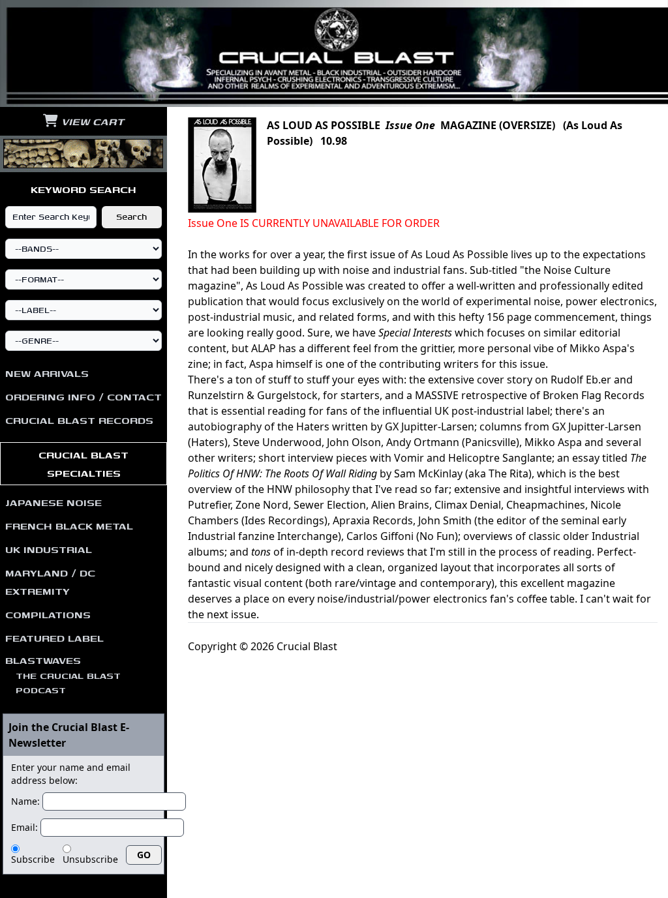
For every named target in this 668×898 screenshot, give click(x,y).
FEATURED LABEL (54, 638)
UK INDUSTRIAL (48, 549)
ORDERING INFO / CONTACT (83, 396)
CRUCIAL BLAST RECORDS (79, 420)
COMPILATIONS (48, 614)
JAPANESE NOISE (53, 502)
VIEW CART (91, 121)
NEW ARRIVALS (47, 373)
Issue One (410, 125)
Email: (24, 827)
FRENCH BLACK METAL (69, 525)
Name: (25, 801)
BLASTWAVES (63, 674)
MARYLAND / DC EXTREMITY (50, 582)
